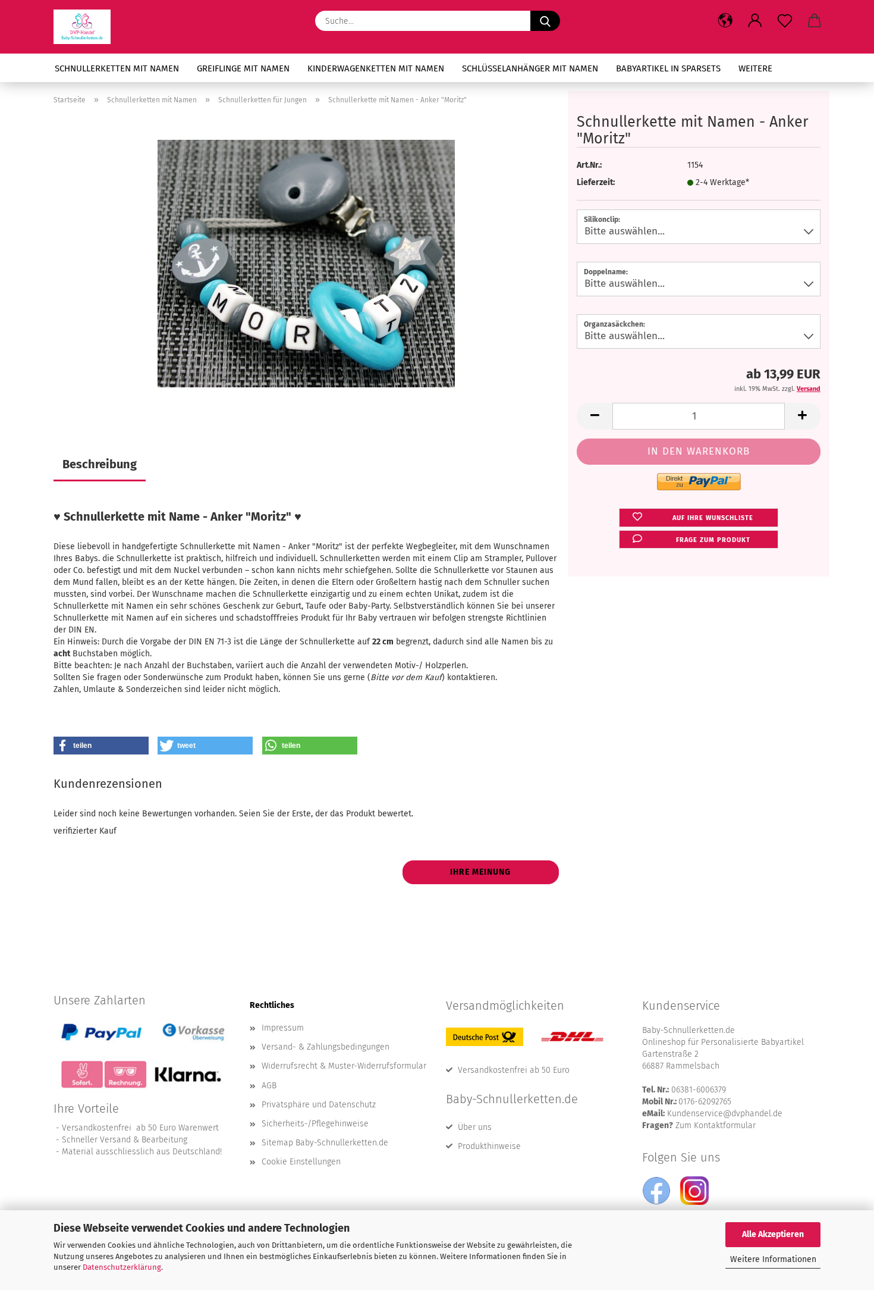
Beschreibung (99, 464)
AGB (269, 1086)
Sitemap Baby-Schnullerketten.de (325, 1143)
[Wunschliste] (785, 21)
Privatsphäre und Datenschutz (319, 1105)
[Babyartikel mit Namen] (87, 27)
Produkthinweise (489, 1146)
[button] (725, 21)
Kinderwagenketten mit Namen (375, 68)
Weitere (755, 68)
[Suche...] (545, 21)
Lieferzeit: (596, 182)
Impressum (283, 1028)
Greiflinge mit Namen (243, 68)
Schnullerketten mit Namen (117, 68)
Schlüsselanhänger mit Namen (530, 68)
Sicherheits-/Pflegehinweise (315, 1124)
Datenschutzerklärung (122, 1267)
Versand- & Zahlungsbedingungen (325, 1047)
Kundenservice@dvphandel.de (724, 1114)
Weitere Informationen (773, 1259)
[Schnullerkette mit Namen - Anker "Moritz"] (306, 263)
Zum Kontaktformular (715, 1125)
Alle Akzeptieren (773, 1234)
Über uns (475, 1127)
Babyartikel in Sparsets (668, 68)
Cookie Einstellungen (301, 1162)
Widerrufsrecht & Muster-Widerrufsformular (344, 1066)
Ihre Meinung (480, 872)
